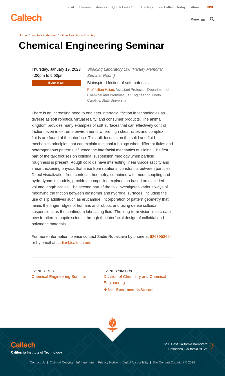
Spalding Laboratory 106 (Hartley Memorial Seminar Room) (125, 72)
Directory (146, 7)
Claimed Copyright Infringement (72, 362)
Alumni (196, 7)
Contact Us (37, 362)
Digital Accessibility (135, 362)
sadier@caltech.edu (73, 242)
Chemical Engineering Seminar (59, 276)
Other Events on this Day (77, 35)
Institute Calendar (43, 35)
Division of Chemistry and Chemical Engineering (135, 279)
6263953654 (161, 236)
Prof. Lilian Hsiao (100, 90)
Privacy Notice (108, 362)
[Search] (212, 19)
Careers (85, 7)
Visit (70, 7)
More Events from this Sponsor (130, 290)
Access (101, 7)
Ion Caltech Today (172, 7)
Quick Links (121, 7)
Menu (195, 19)
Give (210, 7)
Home (23, 35)
